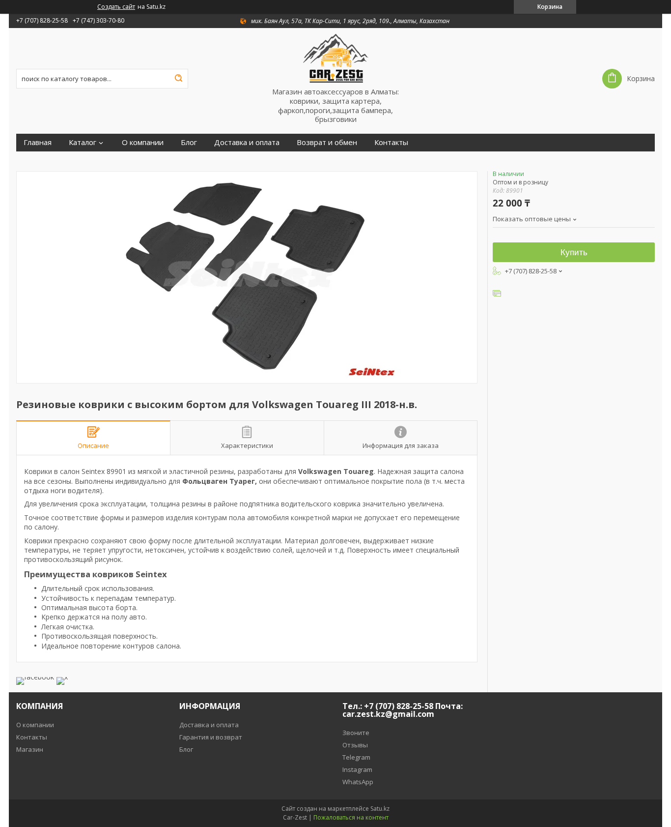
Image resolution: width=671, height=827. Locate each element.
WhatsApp (357, 781)
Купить (573, 252)
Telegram (356, 757)
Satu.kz (380, 808)
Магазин (29, 749)
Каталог (82, 142)
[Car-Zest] (335, 57)
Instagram (357, 769)
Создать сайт (116, 6)
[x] (62, 676)
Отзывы (355, 744)
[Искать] (178, 79)
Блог (189, 142)
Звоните (355, 732)
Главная (38, 142)
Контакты (391, 142)
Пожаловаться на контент (351, 817)
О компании (143, 142)
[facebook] (35, 676)
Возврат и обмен (327, 142)
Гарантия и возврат (210, 737)
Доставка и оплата (247, 142)
